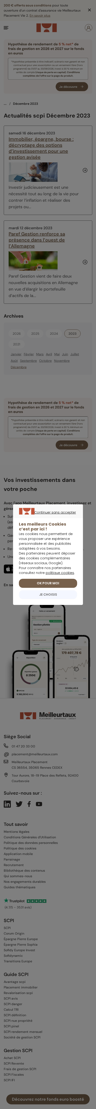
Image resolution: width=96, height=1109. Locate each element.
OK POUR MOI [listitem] (48, 583)
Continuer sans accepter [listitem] (46, 517)
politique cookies (60, 572)
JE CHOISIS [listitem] (48, 594)
